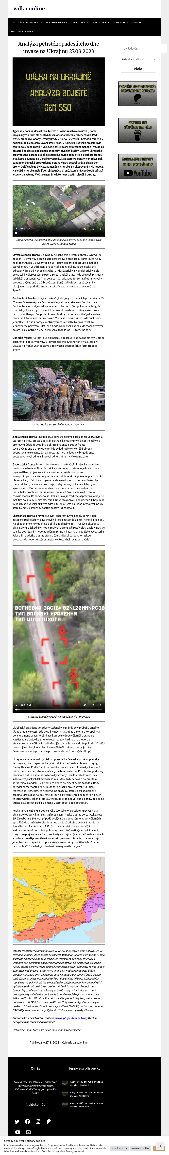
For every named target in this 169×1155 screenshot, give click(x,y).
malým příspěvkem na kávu (70, 1018)
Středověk (99, 22)
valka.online (29, 8)
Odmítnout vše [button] (119, 1148)
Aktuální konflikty (26, 22)
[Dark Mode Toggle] (160, 1146)
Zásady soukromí (75, 1151)
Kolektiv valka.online (74, 1042)
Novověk (79, 22)
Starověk (119, 22)
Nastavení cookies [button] (140, 1148)
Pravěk (137, 22)
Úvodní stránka (22, 31)
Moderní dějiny (56, 22)
